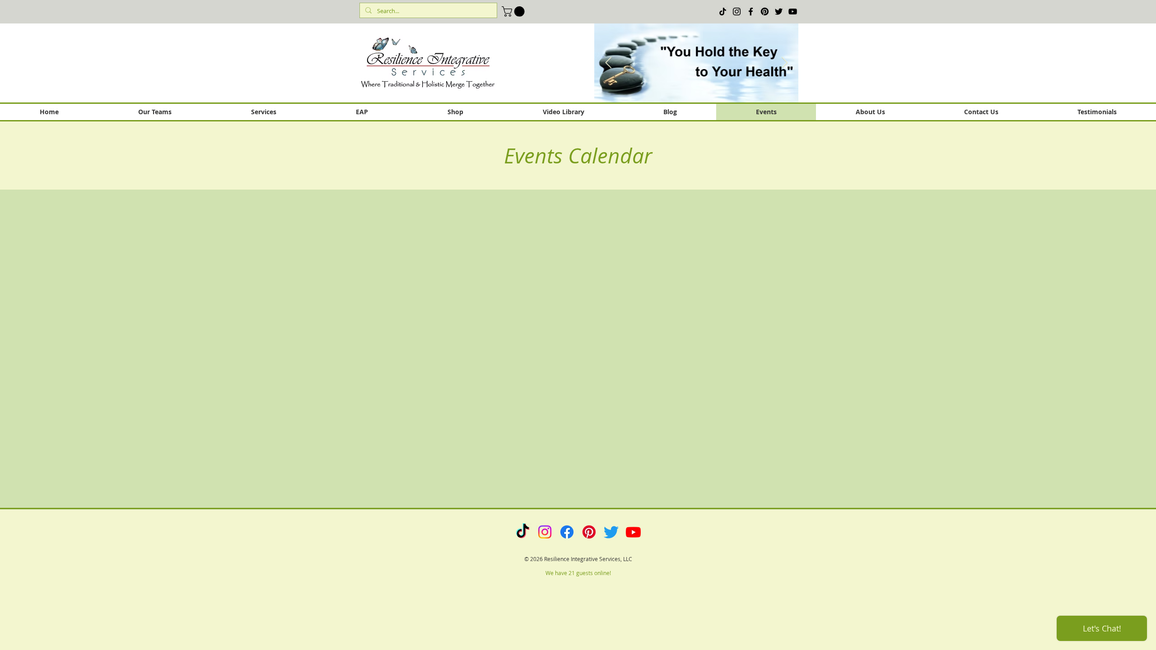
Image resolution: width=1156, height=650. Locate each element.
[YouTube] (793, 11)
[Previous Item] (608, 63)
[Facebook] (751, 11)
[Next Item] (784, 63)
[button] (514, 11)
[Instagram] (737, 11)
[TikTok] (723, 11)
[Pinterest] (765, 11)
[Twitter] (779, 11)
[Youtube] (633, 532)
